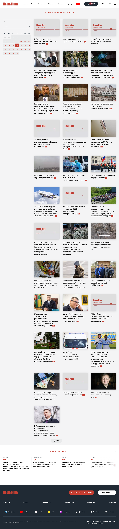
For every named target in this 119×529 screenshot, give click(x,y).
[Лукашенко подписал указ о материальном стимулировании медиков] (75, 168)
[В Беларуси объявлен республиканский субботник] (103, 275)
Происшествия (37, 457)
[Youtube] (78, 4)
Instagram (66, 512)
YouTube (26, 512)
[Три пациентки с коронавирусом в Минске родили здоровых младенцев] (47, 135)
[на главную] (10, 3)
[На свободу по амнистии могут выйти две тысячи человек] (103, 32)
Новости (25, 4)
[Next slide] (114, 465)
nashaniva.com (7, 522)
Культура (70, 4)
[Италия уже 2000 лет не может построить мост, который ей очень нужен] (74, 465)
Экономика (42, 4)
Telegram (11, 512)
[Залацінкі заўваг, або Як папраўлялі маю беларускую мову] (103, 387)
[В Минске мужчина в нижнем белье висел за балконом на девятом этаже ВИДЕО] (46, 465)
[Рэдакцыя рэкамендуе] (115, 451)
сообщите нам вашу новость (81, 492)
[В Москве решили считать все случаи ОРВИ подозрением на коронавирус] (75, 202)
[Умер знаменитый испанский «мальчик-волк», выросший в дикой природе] (103, 465)
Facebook (96, 512)
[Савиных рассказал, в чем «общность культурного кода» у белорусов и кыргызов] (47, 64)
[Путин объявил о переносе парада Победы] (103, 168)
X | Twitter (81, 512)
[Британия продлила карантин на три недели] (75, 32)
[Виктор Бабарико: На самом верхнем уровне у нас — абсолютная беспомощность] (75, 310)
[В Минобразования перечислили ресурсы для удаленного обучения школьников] (103, 310)
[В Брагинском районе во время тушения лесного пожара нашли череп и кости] (103, 239)
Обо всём (61, 4)
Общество (51, 4)
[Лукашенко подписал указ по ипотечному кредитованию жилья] (103, 99)
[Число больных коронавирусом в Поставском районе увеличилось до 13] (75, 349)
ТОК (52, 512)
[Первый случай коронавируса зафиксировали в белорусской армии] (75, 64)
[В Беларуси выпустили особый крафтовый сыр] (75, 387)
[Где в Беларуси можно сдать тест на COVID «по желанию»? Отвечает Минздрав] (103, 135)
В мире (64, 457)
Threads (111, 512)
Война (33, 4)
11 (34, 459)
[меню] (115, 4)
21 (4, 459)
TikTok (40, 512)
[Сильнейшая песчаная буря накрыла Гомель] (47, 168)
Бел (103, 4)
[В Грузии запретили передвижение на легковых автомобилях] (47, 32)
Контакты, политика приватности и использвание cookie (100, 522)
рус (110, 4)
